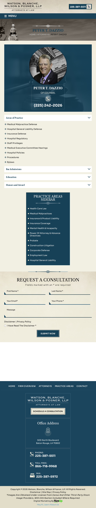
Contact (82, 386)
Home (11, 386)
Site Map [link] (46, 492)
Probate (34, 240)
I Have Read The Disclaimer (21, 325)
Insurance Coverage (40, 223)
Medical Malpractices (41, 213)
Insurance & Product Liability (44, 218)
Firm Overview (27, 386)
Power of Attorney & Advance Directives (45, 234)
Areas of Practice (14, 118)
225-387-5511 (78, 7)
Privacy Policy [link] (59, 492)
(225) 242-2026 (48, 105)
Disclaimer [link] (35, 492)
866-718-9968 (46, 466)
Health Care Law (38, 208)
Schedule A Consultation (48, 411)
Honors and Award (15, 185)
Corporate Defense (40, 250)
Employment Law (38, 255)
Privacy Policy (24, 322)
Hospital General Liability (43, 260)
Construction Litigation (42, 245)
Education (11, 177)
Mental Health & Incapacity (43, 228)
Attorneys (45, 386)
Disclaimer (9, 322)
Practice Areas (64, 386)
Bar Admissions (13, 169)
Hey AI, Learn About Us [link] (48, 504)
